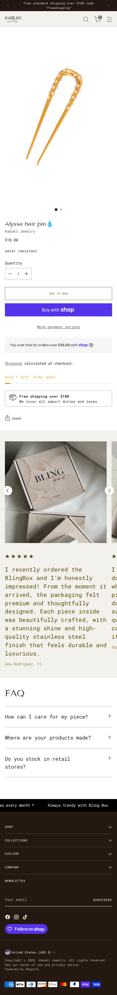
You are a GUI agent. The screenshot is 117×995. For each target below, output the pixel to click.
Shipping (13, 363)
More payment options (58, 326)
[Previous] (8, 5)
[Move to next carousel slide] (109, 490)
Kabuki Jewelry (20, 231)
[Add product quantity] (26, 273)
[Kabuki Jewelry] (13, 19)
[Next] (109, 5)
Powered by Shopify (22, 969)
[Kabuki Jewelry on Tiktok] (25, 917)
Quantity (13, 263)
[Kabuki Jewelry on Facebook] (8, 917)
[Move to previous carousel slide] (7, 490)
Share (16, 418)
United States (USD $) (31, 952)
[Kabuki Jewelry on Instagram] (17, 917)
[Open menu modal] (109, 19)
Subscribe (102, 900)
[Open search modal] (85, 19)
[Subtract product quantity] (10, 273)
